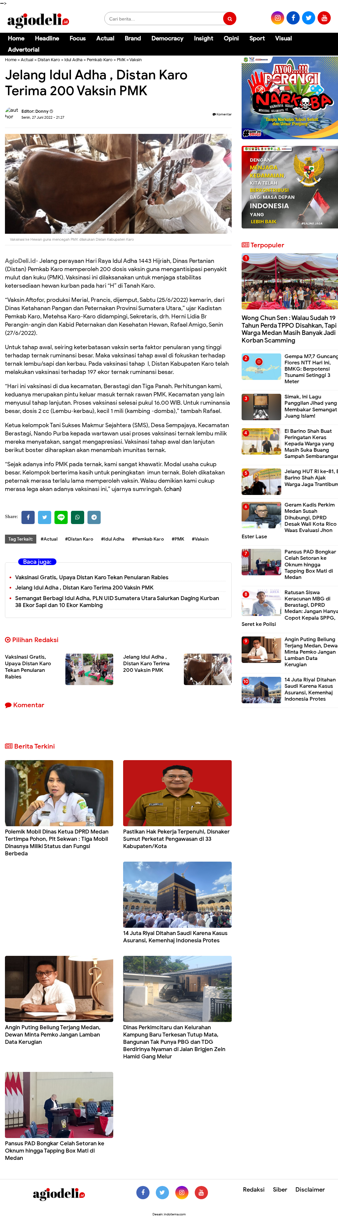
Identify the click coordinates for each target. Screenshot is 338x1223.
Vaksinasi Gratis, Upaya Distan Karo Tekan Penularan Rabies (91, 577)
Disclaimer (310, 1189)
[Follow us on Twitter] (162, 1192)
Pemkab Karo (100, 59)
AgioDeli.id (20, 261)
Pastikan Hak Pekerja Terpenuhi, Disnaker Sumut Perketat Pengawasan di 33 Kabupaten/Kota (176, 839)
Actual (105, 38)
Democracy (168, 38)
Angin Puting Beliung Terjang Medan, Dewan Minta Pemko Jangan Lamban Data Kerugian (53, 1034)
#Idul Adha (112, 539)
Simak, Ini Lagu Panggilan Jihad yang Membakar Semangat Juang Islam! (311, 406)
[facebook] (293, 17)
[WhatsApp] (77, 517)
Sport (257, 38)
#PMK (178, 539)
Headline (47, 38)
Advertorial (23, 49)
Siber (280, 1189)
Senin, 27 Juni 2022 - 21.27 (42, 117)
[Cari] (325, 43)
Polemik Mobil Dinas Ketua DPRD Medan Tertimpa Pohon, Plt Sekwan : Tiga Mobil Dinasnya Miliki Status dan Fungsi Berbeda (57, 842)
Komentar (224, 114)
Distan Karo (49, 59)
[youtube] (324, 17)
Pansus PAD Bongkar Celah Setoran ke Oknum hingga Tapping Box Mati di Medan (54, 1151)
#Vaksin (200, 539)
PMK (121, 59)
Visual (283, 38)
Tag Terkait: (20, 539)
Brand (133, 38)
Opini (231, 38)
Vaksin (135, 59)
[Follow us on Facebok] (143, 1192)
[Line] (61, 517)
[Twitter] (44, 517)
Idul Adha (73, 59)
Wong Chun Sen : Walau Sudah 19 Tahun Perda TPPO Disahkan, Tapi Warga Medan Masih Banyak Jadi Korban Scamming (289, 329)
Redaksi (254, 1189)
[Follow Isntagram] (181, 1192)
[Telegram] (94, 517)
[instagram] (277, 17)
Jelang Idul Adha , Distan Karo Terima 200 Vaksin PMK (84, 587)
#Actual (49, 539)
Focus (78, 38)
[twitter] (308, 17)
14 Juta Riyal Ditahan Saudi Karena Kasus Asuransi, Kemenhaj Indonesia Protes (175, 937)
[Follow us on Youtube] (201, 1192)
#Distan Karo (79, 539)
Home (16, 38)
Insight (203, 38)
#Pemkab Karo (148, 539)
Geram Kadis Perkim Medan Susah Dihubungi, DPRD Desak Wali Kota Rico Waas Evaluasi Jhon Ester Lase (289, 521)
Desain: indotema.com (169, 1214)
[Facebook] (28, 517)
